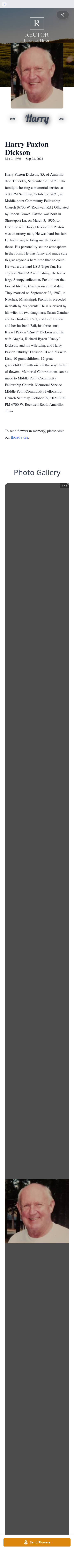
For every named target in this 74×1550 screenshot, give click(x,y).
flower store (19, 437)
